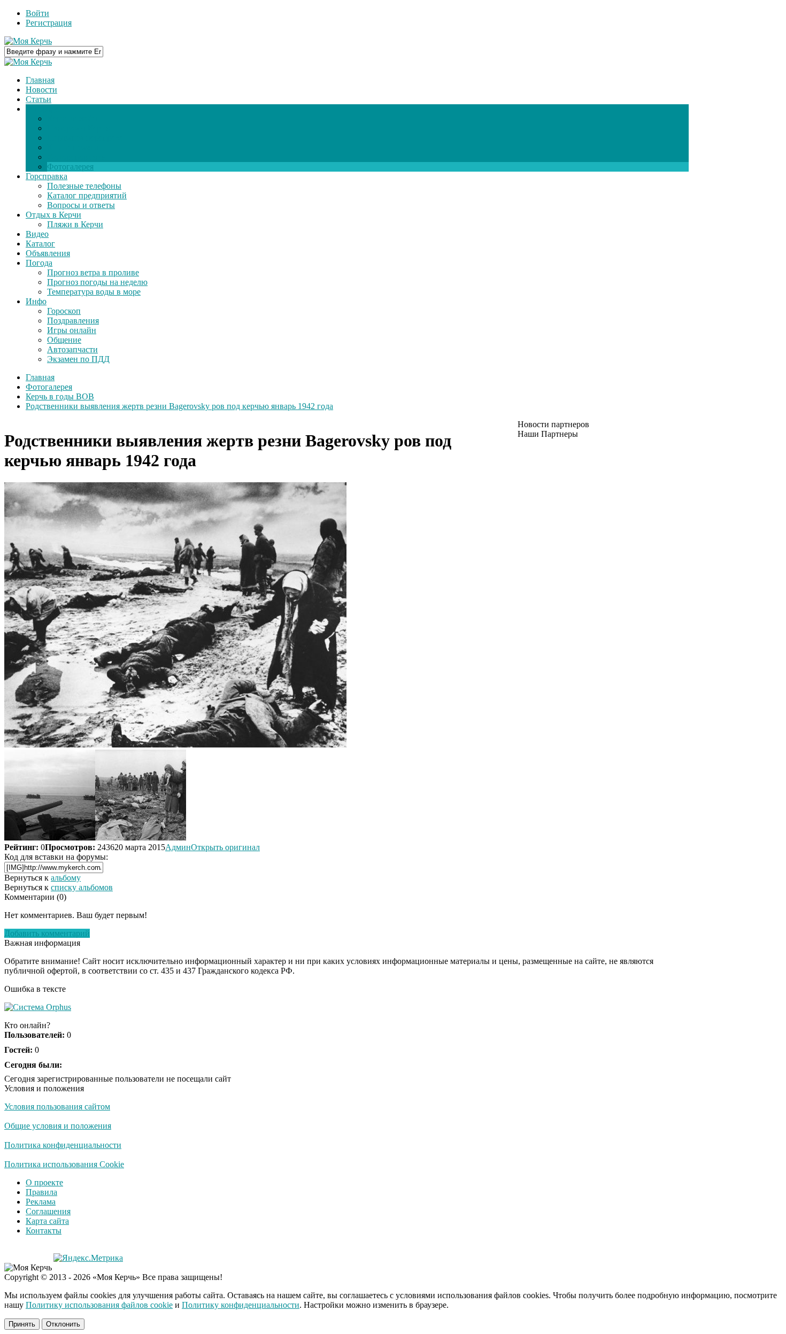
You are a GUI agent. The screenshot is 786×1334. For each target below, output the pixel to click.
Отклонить (63, 1324)
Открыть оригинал (225, 847)
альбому (66, 877)
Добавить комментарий (47, 933)
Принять (22, 1324)
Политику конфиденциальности (240, 1304)
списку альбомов (82, 887)
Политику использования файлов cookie (99, 1304)
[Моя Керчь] (28, 40)
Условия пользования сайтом (57, 1106)
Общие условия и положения (57, 1125)
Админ (178, 847)
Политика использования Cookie (64, 1164)
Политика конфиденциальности (62, 1145)
